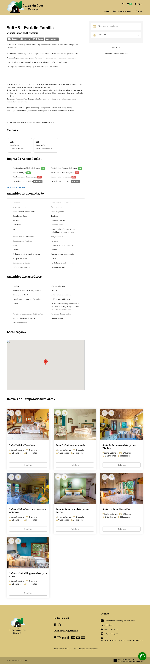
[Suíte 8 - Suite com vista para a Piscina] (121, 424)
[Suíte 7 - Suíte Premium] (28, 424)
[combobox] (119, 35)
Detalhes (28, 465)
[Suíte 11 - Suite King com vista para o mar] (28, 552)
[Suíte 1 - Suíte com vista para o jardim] (75, 488)
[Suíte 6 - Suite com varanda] (75, 424)
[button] (46, 130)
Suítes (106, 11)
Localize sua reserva (122, 11)
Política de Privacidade (88, 649)
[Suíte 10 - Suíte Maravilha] (121, 488)
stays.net (130, 659)
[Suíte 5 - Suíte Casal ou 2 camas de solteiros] (28, 488)
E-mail (117, 47)
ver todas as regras (15, 187)
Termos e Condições (62, 649)
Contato (139, 11)
